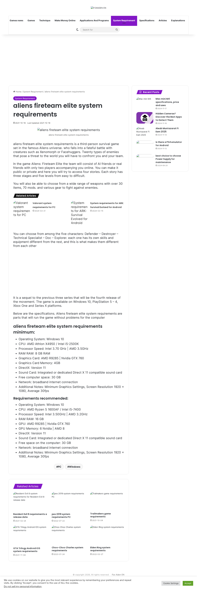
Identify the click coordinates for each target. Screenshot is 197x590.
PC (59, 466)
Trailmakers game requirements (100, 515)
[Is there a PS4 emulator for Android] (144, 146)
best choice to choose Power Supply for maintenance (168, 159)
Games (31, 20)
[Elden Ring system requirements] (107, 535)
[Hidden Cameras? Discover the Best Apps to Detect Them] (144, 118)
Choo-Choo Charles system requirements (67, 549)
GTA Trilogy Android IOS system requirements (26, 550)
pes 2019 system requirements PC (61, 516)
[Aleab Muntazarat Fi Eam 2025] (144, 132)
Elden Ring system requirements (100, 549)
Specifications (146, 20)
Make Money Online (65, 20)
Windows (74, 466)
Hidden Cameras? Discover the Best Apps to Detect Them (169, 117)
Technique (44, 20)
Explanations (178, 20)
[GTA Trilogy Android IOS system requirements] (30, 535)
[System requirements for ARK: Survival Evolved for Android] (79, 213)
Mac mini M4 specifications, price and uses (167, 102)
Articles (163, 20)
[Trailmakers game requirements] (107, 501)
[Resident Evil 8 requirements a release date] (30, 501)
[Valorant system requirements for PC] (21, 209)
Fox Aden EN (118, 574)
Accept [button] (188, 583)
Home (18, 91)
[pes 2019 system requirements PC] (69, 501)
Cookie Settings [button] (171, 583)
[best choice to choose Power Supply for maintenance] (144, 160)
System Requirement (124, 20)
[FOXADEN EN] (98, 8)
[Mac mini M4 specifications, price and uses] (144, 103)
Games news (16, 20)
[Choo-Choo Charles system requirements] (69, 535)
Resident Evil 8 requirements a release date (30, 516)
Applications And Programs (94, 20)
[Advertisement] (98, 59)
